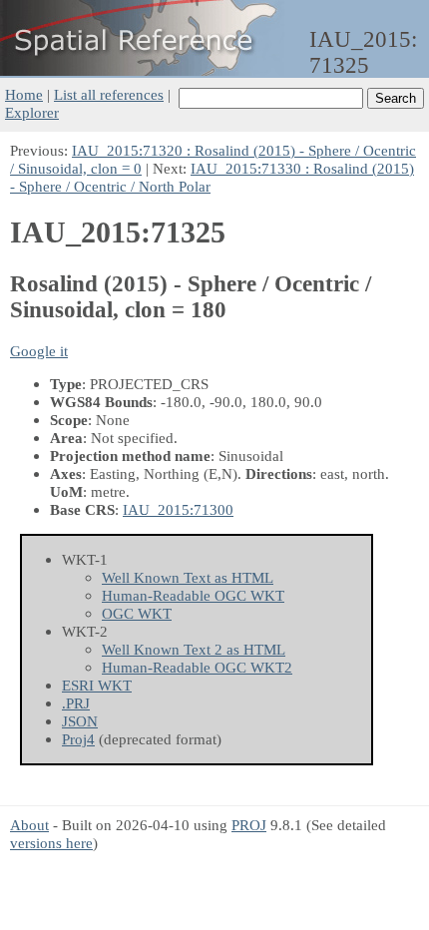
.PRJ (76, 703)
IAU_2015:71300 (178, 509)
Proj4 (78, 738)
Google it (39, 350)
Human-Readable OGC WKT (193, 595)
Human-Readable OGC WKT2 (197, 667)
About (29, 824)
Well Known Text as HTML (187, 577)
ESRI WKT (97, 685)
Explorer (32, 112)
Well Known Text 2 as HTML (193, 649)
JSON (80, 720)
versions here (51, 842)
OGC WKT (137, 613)
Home (24, 94)
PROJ (248, 824)
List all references (109, 94)
